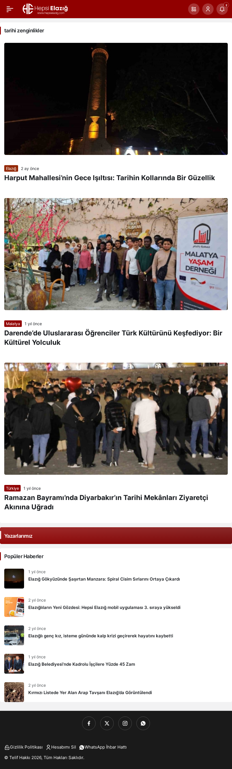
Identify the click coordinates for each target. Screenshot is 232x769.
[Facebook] (89, 723)
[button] (193, 9)
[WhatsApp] (143, 723)
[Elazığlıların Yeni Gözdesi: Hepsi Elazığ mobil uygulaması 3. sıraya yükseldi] (116, 607)
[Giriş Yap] (208, 9)
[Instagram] (125, 723)
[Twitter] (107, 723)
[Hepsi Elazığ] (45, 8)
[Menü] (10, 9)
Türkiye (12, 488)
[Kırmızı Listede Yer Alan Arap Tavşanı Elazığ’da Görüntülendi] (116, 690)
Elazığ (11, 168)
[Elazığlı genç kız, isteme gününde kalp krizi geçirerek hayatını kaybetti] (116, 635)
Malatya (13, 323)
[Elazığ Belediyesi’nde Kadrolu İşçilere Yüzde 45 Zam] (116, 664)
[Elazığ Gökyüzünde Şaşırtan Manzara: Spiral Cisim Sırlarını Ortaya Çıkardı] (116, 578)
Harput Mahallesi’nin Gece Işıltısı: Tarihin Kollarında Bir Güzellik (109, 178)
